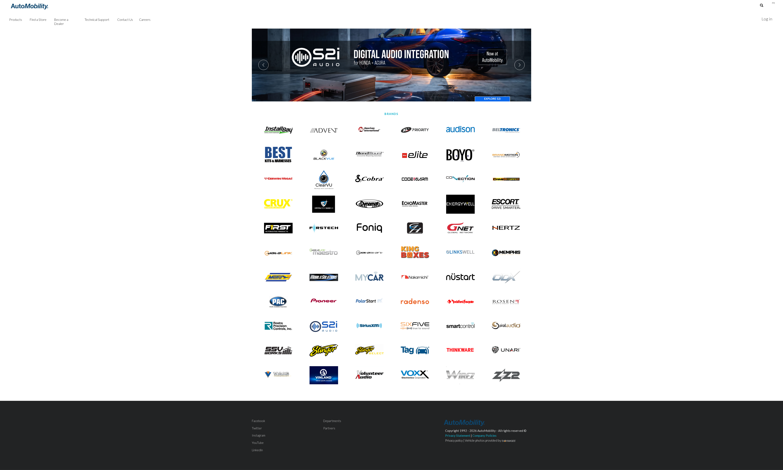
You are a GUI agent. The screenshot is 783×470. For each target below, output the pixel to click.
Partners (329, 428)
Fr (773, 2)
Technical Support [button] (97, 19)
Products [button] (15, 19)
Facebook (258, 421)
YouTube (258, 442)
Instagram (258, 435)
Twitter (257, 428)
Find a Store (38, 19)
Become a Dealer (61, 22)
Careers (144, 19)
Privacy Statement (457, 435)
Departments (332, 421)
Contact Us (125, 19)
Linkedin (257, 450)
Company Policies (484, 435)
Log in (767, 18)
